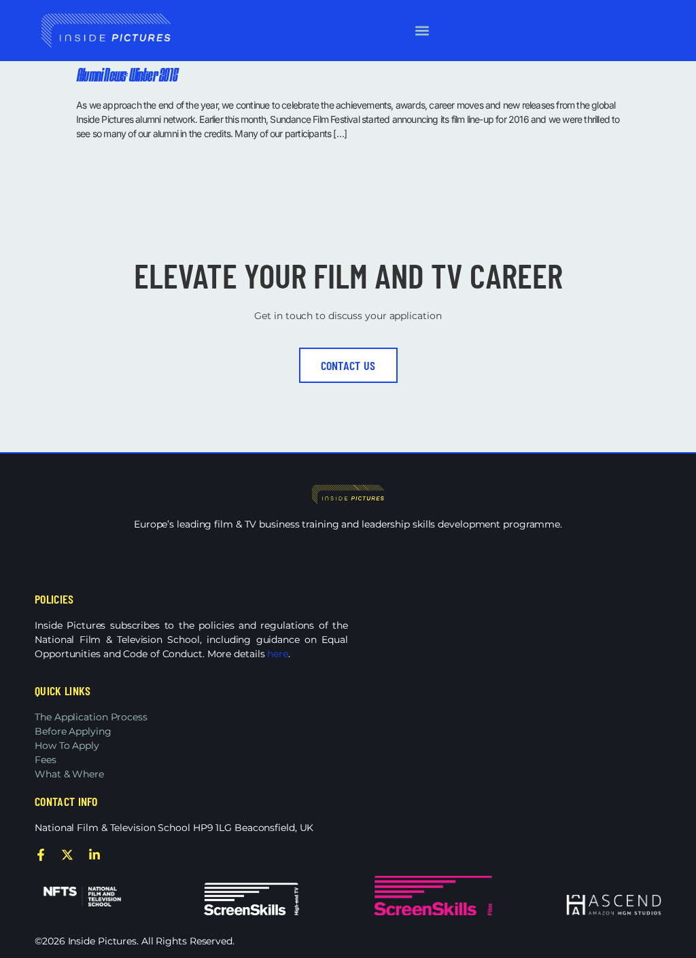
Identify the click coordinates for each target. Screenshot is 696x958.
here (277, 654)
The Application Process (91, 717)
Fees (45, 760)
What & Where (69, 774)
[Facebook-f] (41, 855)
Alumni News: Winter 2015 (126, 76)
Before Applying (73, 731)
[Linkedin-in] (94, 855)
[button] (422, 31)
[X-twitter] (67, 855)
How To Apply (67, 745)
